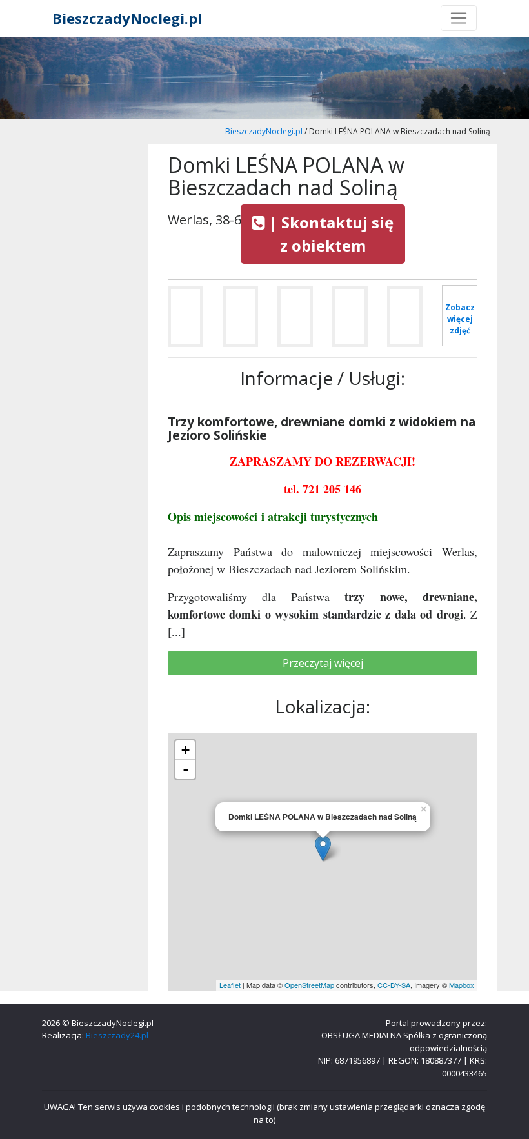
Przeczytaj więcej (323, 663)
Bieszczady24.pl (117, 1035)
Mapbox (461, 985)
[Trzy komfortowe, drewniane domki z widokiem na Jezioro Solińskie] (185, 321)
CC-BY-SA (393, 985)
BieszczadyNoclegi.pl (127, 18)
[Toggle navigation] (459, 18)
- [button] (185, 769)
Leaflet (230, 985)
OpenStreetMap (309, 985)
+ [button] (185, 750)
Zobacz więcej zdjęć (460, 319)
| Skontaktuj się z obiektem (329, 234)
